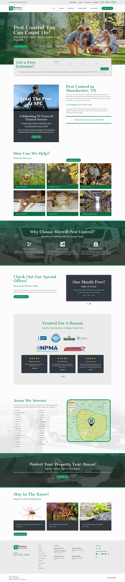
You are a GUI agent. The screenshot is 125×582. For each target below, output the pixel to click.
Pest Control (41, 553)
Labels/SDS (96, 2)
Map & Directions (58, 553)
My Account (88, 2)
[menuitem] (10, 579)
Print (93, 295)
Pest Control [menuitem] (71, 8)
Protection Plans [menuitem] (82, 8)
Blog (39, 565)
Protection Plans (42, 555)
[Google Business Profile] (99, 548)
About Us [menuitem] (61, 8)
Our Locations (41, 558)
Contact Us (41, 568)
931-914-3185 (108, 2)
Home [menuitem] (53, 8)
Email (88, 295)
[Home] (15, 8)
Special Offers (73, 2)
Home (39, 548)
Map (73, 552)
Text (84, 295)
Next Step (104, 69)
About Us (40, 550)
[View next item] (90, 304)
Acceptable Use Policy (101, 72)
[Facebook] (96, 548)
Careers (81, 2)
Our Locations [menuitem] (94, 8)
